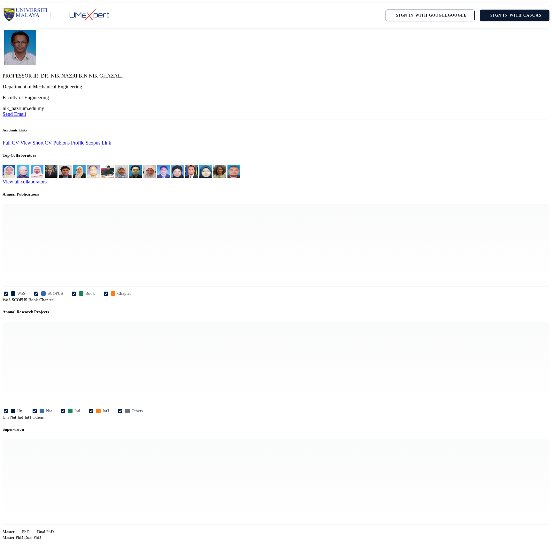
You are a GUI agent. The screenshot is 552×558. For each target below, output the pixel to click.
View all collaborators (25, 181)
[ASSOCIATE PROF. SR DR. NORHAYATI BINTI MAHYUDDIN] (80, 176)
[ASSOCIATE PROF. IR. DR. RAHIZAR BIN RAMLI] (192, 176)
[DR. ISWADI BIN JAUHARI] (94, 176)
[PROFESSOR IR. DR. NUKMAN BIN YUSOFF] (108, 176)
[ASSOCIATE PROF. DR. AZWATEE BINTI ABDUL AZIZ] (178, 176)
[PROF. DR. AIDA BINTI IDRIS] (10, 176)
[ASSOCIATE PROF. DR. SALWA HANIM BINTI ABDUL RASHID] (38, 176)
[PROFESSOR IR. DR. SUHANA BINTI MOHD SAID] (122, 176)
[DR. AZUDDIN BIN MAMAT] (164, 176)
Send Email (14, 114)
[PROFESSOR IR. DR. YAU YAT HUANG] (52, 176)
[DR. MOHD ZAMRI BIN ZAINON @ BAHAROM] (220, 176)
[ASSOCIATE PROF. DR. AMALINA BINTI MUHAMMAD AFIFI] (150, 176)
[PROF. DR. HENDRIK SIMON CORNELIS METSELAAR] (24, 176)
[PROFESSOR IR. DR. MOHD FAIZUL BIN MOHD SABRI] (66, 176)
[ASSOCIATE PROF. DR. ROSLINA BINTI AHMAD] (206, 176)
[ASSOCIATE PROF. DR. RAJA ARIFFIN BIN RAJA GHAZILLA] (234, 176)
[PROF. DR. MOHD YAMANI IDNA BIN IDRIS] (136, 176)
